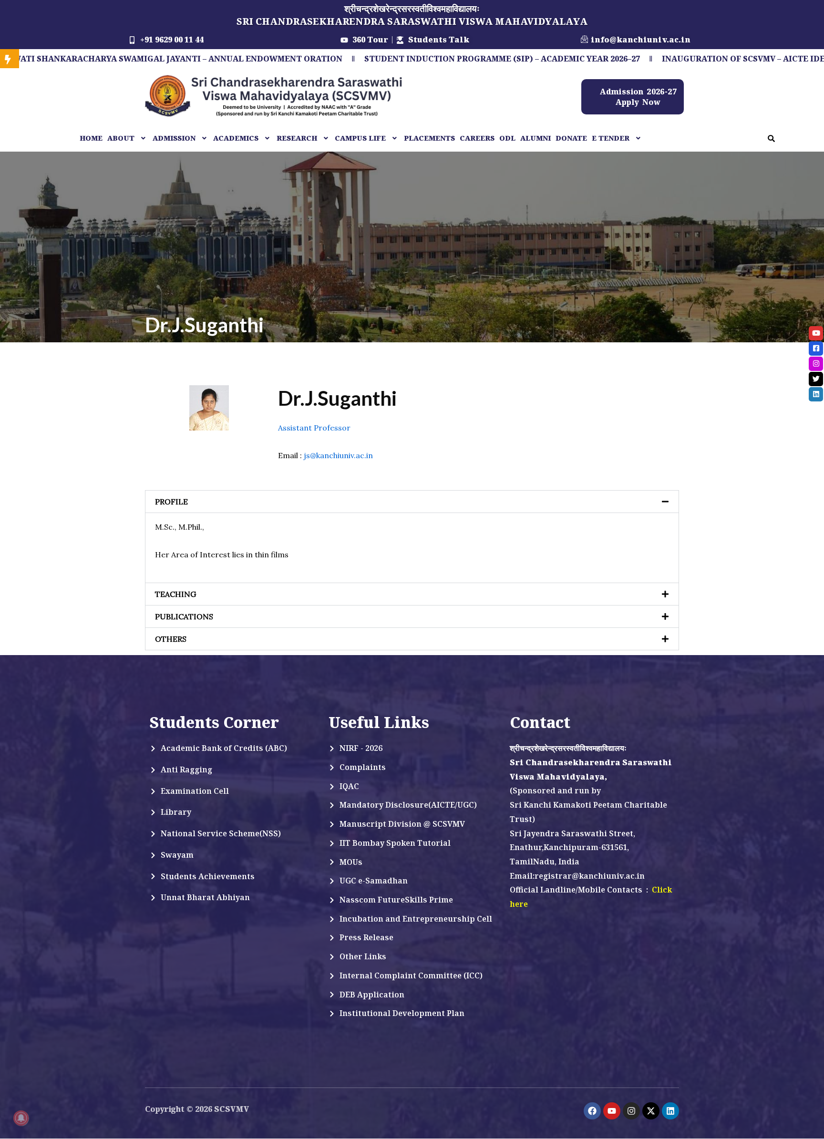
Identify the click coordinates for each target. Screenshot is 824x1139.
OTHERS (170, 639)
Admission (174, 138)
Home (91, 138)
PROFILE (171, 501)
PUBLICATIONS (184, 616)
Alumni (535, 138)
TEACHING (175, 594)
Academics (235, 138)
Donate (571, 138)
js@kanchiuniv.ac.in (338, 455)
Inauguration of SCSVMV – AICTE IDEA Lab (681, 58)
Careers (477, 138)
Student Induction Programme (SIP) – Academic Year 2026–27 (428, 58)
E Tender (610, 138)
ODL (507, 138)
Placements (429, 138)
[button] (127, 138)
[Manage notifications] (21, 1118)
